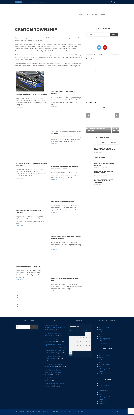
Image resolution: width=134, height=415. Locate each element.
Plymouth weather (92, 102)
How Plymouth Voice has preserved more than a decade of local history (55, 327)
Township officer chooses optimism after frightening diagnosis (53, 372)
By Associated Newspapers (100, 167)
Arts (100, 325)
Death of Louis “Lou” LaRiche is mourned (104, 164)
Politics (101, 341)
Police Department (104, 339)
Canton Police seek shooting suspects (29, 266)
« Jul (70, 355)
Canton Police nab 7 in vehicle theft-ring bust (32, 94)
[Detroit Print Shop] (102, 195)
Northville (107, 349)
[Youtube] (114, 2)
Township (101, 403)
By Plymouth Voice (99, 152)
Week (91, 143)
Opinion (101, 336)
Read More (19, 107)
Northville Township (104, 364)
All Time (113, 142)
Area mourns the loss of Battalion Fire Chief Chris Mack (104, 149)
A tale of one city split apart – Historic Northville (36, 2)
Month (102, 142)
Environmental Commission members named (103, 172)
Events (101, 330)
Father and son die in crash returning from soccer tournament (103, 180)
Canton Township (107, 321)
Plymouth (106, 379)
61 (19, 306)
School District (103, 343)
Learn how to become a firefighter (62, 201)
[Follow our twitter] (99, 47)
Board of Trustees (104, 327)
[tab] (91, 143)
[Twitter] (111, 2)
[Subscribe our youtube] (105, 47)
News (100, 334)
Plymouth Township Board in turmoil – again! (104, 156)
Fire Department (103, 332)
